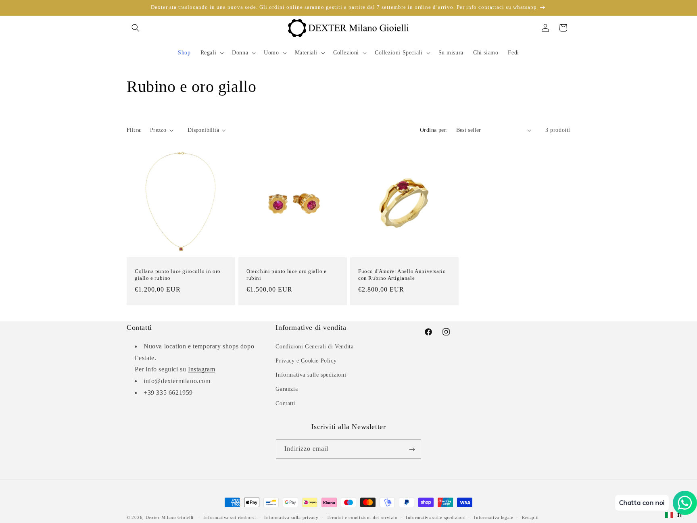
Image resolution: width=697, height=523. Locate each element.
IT (680, 515)
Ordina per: (434, 130)
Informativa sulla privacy (291, 517)
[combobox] (674, 515)
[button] (135, 28)
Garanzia (286, 389)
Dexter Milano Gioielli (170, 517)
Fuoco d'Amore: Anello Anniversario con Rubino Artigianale (402, 274)
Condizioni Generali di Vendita (314, 346)
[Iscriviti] (412, 449)
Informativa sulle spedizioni (310, 375)
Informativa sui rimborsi (229, 517)
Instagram (201, 369)
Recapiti (530, 517)
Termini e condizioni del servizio (362, 517)
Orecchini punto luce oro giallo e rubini (286, 274)
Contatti (285, 403)
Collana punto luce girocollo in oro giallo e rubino (178, 274)
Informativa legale (493, 517)
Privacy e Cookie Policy (305, 360)
